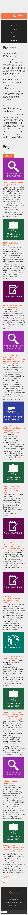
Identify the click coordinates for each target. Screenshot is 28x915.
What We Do (14, 29)
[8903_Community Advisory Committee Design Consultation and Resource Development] (13, 482)
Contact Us (14, 40)
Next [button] (5, 882)
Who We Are (14, 25)
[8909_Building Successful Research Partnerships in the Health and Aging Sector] (13, 841)
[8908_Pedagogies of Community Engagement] (13, 777)
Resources (14, 33)
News (14, 36)
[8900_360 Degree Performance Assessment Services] (13, 301)
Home (14, 22)
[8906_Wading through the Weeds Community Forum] (13, 652)
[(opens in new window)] (4, 912)
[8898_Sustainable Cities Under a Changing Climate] (13, 178)
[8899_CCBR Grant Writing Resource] (13, 239)
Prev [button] (8, 876)
